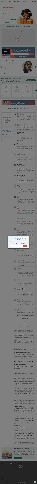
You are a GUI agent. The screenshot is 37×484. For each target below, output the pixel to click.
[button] (25, 246)
